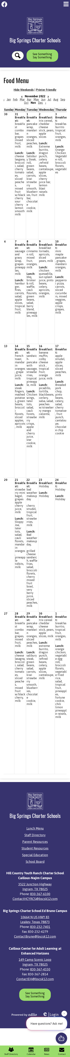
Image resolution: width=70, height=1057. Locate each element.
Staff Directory (11, 1054)
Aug (55, 99)
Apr (29, 99)
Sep (62, 99)
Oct (26, 102)
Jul (49, 99)
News (46, 1054)
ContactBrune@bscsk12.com (35, 936)
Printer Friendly (46, 89)
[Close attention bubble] (64, 1014)
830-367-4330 (40, 969)
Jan (9, 99)
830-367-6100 (40, 894)
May (36, 99)
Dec (40, 102)
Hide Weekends (24, 89)
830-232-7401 (40, 927)
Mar (22, 99)
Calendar (31, 1054)
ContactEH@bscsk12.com (35, 979)
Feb (15, 99)
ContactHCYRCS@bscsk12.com (35, 899)
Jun (43, 99)
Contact (62, 1054)
